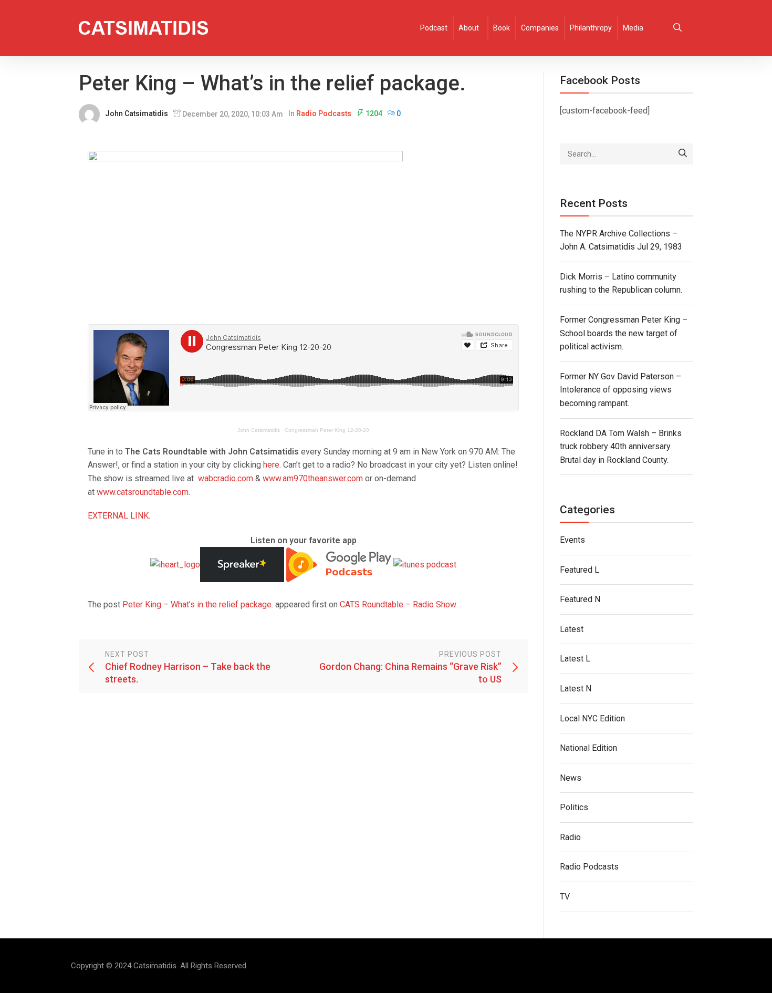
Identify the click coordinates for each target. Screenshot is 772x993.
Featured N (580, 599)
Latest (571, 629)
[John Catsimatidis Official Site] (143, 28)
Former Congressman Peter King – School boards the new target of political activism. (623, 333)
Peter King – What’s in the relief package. (197, 604)
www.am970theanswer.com (313, 478)
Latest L (575, 659)
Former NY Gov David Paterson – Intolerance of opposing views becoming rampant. (620, 389)
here (271, 465)
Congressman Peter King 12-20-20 (327, 430)
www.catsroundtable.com (143, 492)
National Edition (588, 748)
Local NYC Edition (592, 718)
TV (565, 897)
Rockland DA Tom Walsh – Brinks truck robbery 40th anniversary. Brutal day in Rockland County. (621, 446)
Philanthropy (591, 28)
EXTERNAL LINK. (119, 516)
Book (501, 28)
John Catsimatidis (136, 113)
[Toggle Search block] (677, 28)
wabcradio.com (225, 478)
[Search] (682, 153)
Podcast (433, 28)
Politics (574, 807)
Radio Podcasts (323, 113)
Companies (540, 28)
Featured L (579, 570)
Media (633, 28)
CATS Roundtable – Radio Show (398, 604)
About (468, 28)
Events (572, 540)
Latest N (575, 689)
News (570, 778)
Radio (570, 837)
